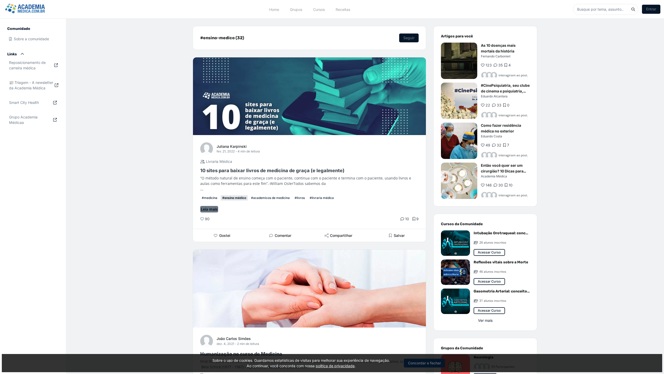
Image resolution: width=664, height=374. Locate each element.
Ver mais (485, 320)
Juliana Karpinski (232, 146)
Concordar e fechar (424, 363)
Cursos (319, 9)
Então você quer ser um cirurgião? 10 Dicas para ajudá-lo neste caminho (502, 171)
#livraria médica (322, 198)
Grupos (296, 9)
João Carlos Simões (234, 338)
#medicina (209, 198)
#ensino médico (234, 198)
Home (274, 9)
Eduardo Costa (491, 136)
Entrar (651, 9)
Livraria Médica (218, 161)
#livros (300, 198)
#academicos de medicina (270, 198)
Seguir (408, 38)
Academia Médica (494, 176)
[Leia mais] (459, 61)
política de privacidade (335, 366)
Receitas (343, 9)
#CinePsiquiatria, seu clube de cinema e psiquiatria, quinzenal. (505, 91)
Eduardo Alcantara (494, 96)
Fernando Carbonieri (495, 56)
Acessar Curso (489, 252)
